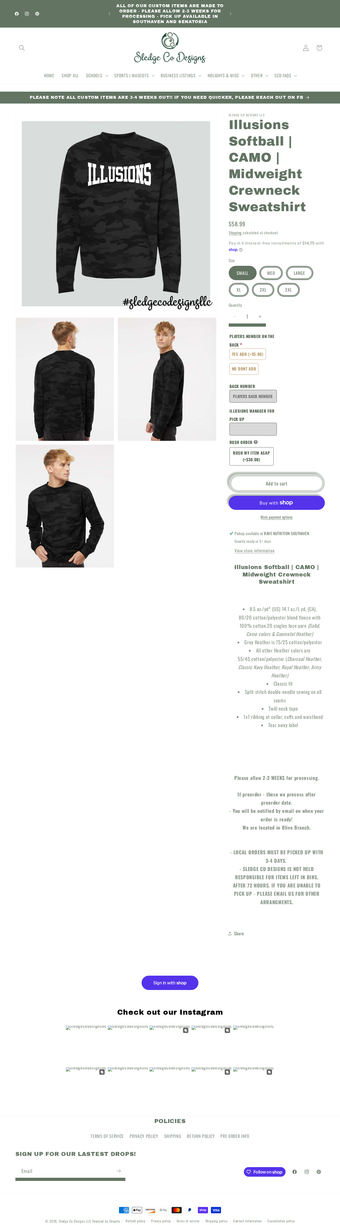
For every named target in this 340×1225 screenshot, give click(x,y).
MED (271, 273)
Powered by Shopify (106, 1221)
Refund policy (135, 1220)
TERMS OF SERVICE (107, 1136)
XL (239, 290)
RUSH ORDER (241, 442)
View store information (254, 550)
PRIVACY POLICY (144, 1136)
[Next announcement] (230, 14)
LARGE (299, 273)
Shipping (235, 232)
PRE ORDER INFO (234, 1136)
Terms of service (187, 1220)
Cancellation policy (281, 1220)
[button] (22, 48)
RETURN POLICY (201, 1136)
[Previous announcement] (109, 14)
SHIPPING (172, 1136)
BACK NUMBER (242, 386)
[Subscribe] (118, 1171)
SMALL (243, 273)
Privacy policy (161, 1220)
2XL (263, 290)
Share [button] (239, 933)
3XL (288, 290)
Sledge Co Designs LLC (75, 1221)
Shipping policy (216, 1220)
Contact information (247, 1220)
